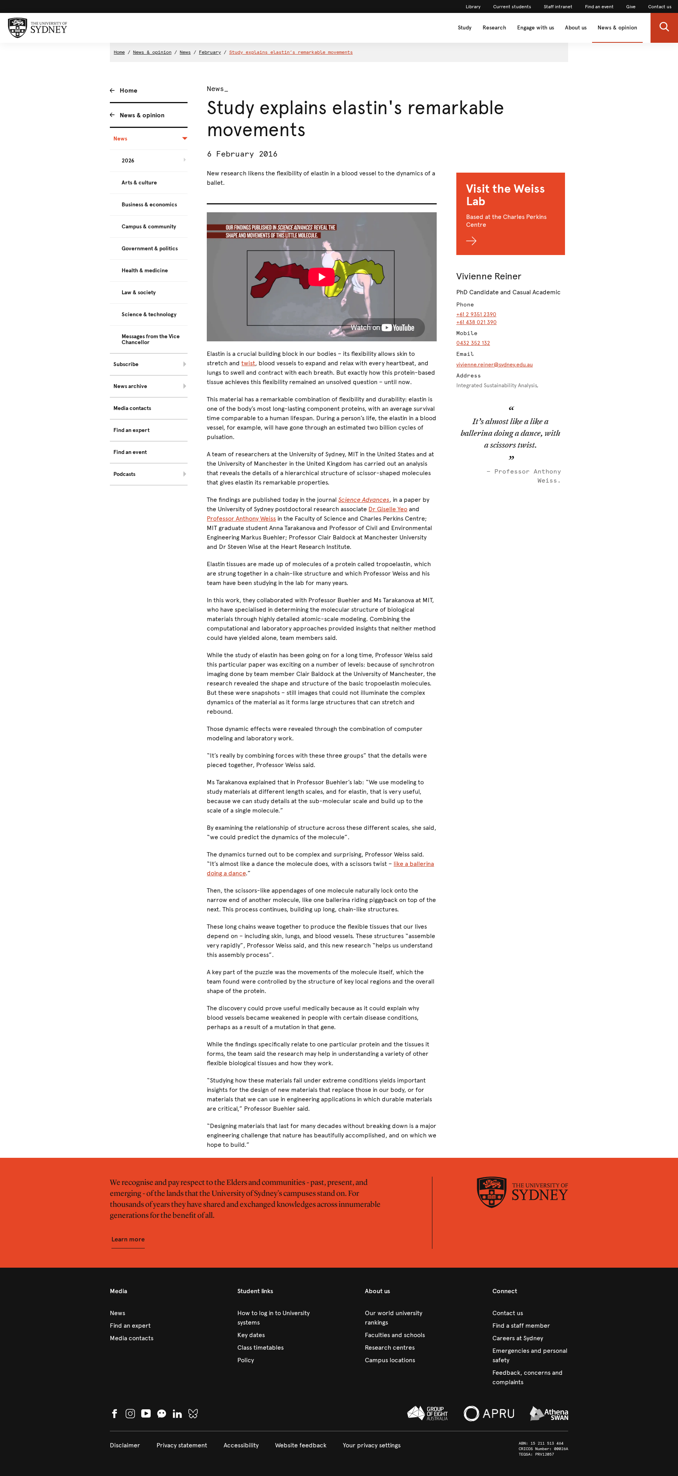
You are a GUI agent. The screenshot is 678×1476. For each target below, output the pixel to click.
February (210, 52)
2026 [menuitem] (128, 160)
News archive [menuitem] (130, 386)
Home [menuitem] (128, 90)
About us (576, 27)
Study (465, 27)
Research (494, 27)
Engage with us (535, 27)
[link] (473, 6)
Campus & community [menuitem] (149, 226)
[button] (664, 28)
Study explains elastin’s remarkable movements (291, 52)
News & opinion (617, 27)
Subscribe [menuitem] (126, 364)
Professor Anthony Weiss (241, 518)
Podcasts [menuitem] (124, 474)
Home (119, 52)
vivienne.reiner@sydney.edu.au (494, 364)
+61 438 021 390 (476, 322)
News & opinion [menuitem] (142, 115)
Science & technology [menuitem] (149, 314)
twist (248, 363)
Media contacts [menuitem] (132, 408)
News (185, 52)
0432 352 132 (473, 343)
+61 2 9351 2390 (476, 314)
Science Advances (363, 499)
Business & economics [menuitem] (149, 204)
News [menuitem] (120, 138)
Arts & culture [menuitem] (139, 182)
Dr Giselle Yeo (387, 509)
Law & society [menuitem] (139, 292)
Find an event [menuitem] (130, 452)
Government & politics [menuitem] (150, 248)
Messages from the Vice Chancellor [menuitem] (151, 339)
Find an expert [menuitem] (131, 430)
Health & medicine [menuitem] (145, 270)
